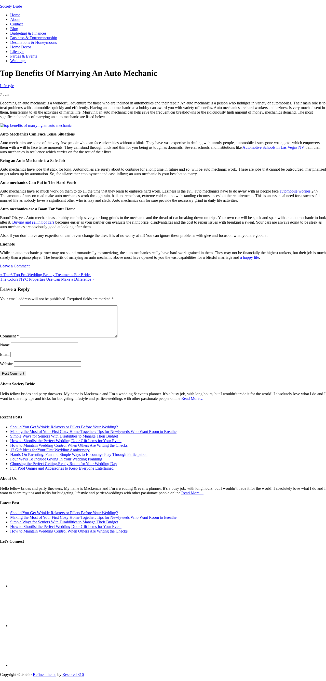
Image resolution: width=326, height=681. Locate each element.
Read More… (192, 398)
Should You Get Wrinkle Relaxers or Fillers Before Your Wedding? (64, 427)
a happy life (249, 257)
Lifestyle (7, 86)
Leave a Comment (15, 266)
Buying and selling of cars (33, 222)
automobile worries (295, 191)
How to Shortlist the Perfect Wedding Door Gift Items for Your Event (65, 441)
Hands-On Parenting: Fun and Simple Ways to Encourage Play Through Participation (78, 454)
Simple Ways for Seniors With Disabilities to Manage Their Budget (64, 436)
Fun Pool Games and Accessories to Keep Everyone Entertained (62, 468)
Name (5, 345)
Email (4, 354)
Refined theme (44, 674)
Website (6, 364)
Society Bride (11, 6)
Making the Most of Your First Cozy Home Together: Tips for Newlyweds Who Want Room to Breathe (93, 431)
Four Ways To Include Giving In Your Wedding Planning (56, 459)
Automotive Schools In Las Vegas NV (273, 147)
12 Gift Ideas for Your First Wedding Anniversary (50, 450)
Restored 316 (73, 674)
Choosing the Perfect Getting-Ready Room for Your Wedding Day (63, 463)
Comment (9, 336)
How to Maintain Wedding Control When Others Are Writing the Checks (69, 445)
